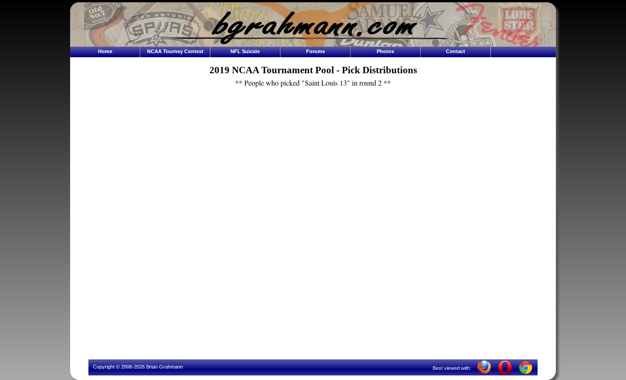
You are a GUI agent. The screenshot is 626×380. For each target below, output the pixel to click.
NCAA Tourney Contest (175, 51)
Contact (455, 51)
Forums (315, 51)
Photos (385, 51)
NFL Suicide (245, 51)
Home (105, 51)
